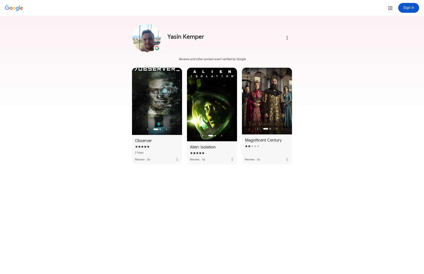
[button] (390, 8)
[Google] (14, 8)
